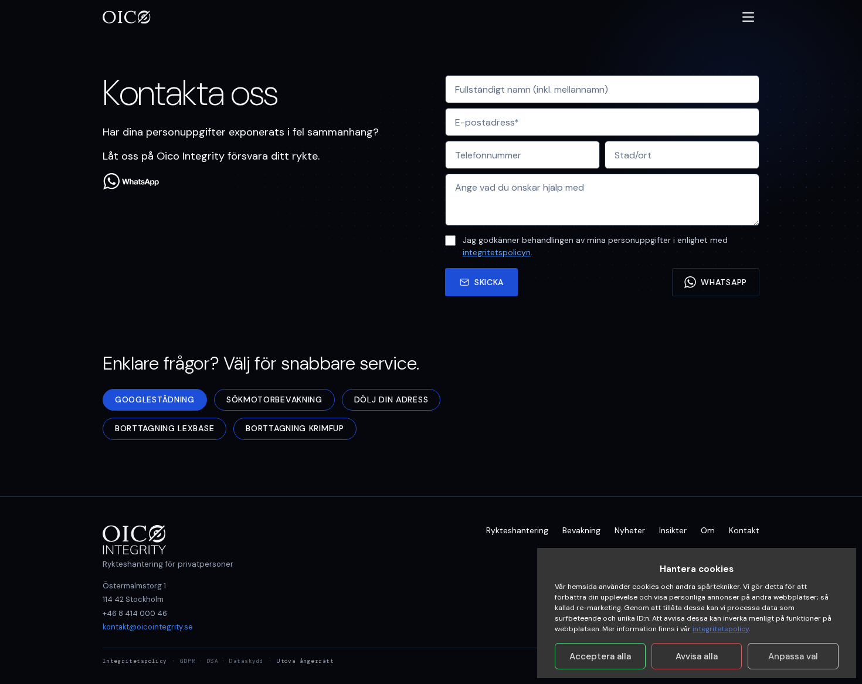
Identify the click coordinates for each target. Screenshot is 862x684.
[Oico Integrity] (127, 17)
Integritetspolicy (135, 661)
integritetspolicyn (497, 252)
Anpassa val (793, 656)
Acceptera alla (600, 656)
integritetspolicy (721, 629)
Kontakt (744, 530)
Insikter (673, 530)
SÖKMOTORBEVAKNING (274, 399)
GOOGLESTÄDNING (155, 399)
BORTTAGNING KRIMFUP (295, 428)
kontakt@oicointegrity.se (148, 627)
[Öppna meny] (748, 17)
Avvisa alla (697, 656)
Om (708, 530)
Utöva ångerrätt (305, 661)
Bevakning (581, 530)
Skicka (489, 282)
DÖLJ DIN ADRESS (391, 399)
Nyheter (630, 530)
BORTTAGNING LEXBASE (164, 428)
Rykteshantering (517, 530)
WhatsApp (724, 282)
